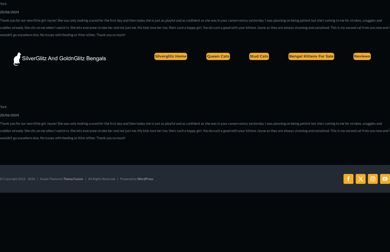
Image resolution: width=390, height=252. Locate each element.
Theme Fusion (73, 179)
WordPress (145, 179)
